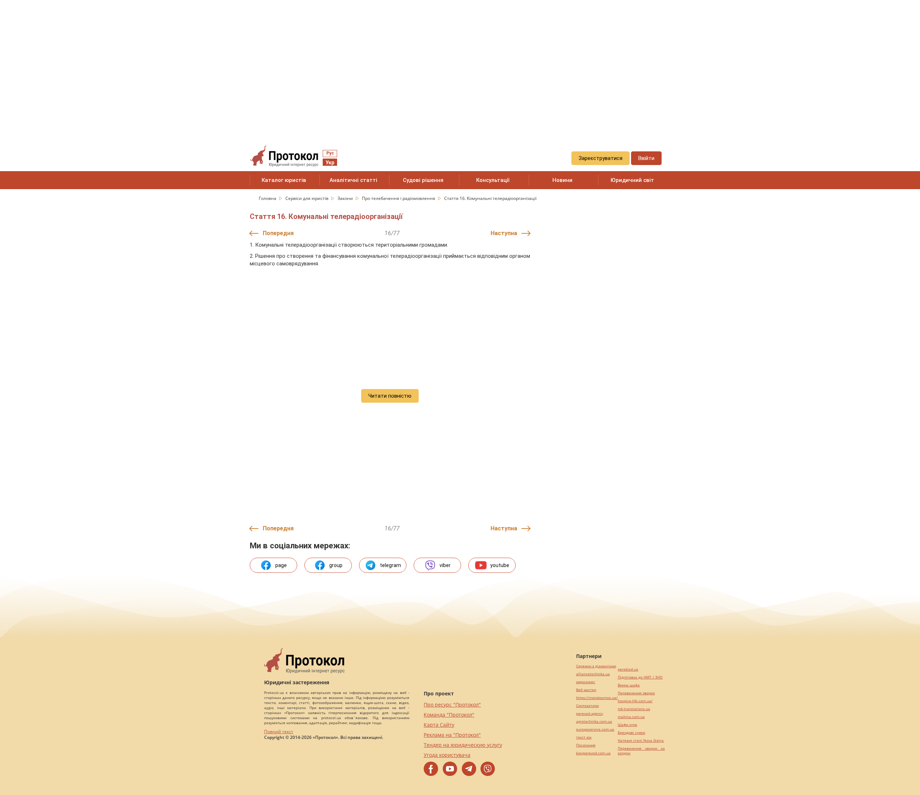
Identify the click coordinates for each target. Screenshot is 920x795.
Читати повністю (389, 396)
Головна (268, 198)
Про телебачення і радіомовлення (399, 198)
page (281, 565)
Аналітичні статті (353, 180)
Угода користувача (447, 754)
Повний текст (278, 731)
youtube (499, 565)
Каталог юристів (284, 180)
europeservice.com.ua (595, 729)
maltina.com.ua (631, 716)
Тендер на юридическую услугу (463, 744)
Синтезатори (587, 705)
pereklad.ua (628, 669)
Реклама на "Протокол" (452, 734)
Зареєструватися (600, 158)
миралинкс (585, 682)
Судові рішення (423, 180)
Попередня (278, 233)
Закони (345, 198)
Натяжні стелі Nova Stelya (641, 740)
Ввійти (646, 158)
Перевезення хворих (636, 693)
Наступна (504, 233)
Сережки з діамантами (596, 666)
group (335, 565)
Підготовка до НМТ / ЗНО (640, 677)
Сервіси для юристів (307, 198)
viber (445, 565)
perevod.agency (589, 713)
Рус (330, 153)
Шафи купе (627, 724)
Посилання (585, 745)
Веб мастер (586, 689)
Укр (330, 162)
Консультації (493, 180)
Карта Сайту (439, 724)
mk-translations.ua (634, 709)
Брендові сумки (631, 732)
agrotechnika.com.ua (594, 721)
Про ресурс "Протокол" (452, 704)
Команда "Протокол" (449, 714)
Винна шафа (629, 685)
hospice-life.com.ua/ (635, 701)
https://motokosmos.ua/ (597, 697)
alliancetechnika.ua (593, 674)
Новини (562, 180)
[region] (460, 65)
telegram (390, 565)
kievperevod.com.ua (593, 753)
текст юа (584, 737)
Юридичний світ (632, 180)
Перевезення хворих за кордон (641, 750)
